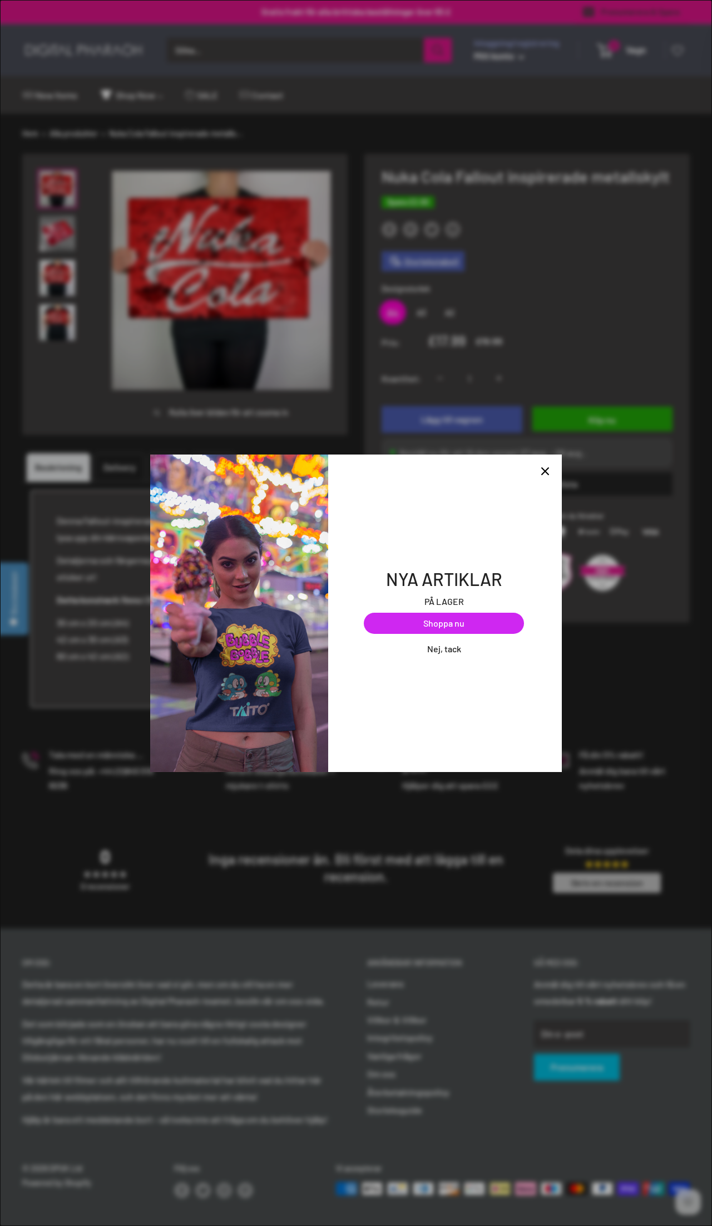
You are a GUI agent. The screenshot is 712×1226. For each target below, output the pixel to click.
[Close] (545, 471)
